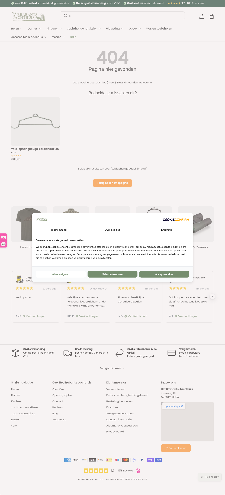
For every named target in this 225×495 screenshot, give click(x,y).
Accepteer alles (164, 274)
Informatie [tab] (166, 229)
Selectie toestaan (112, 274)
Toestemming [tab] (58, 229)
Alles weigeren (60, 274)
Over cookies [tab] (112, 229)
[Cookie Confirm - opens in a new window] (176, 219)
